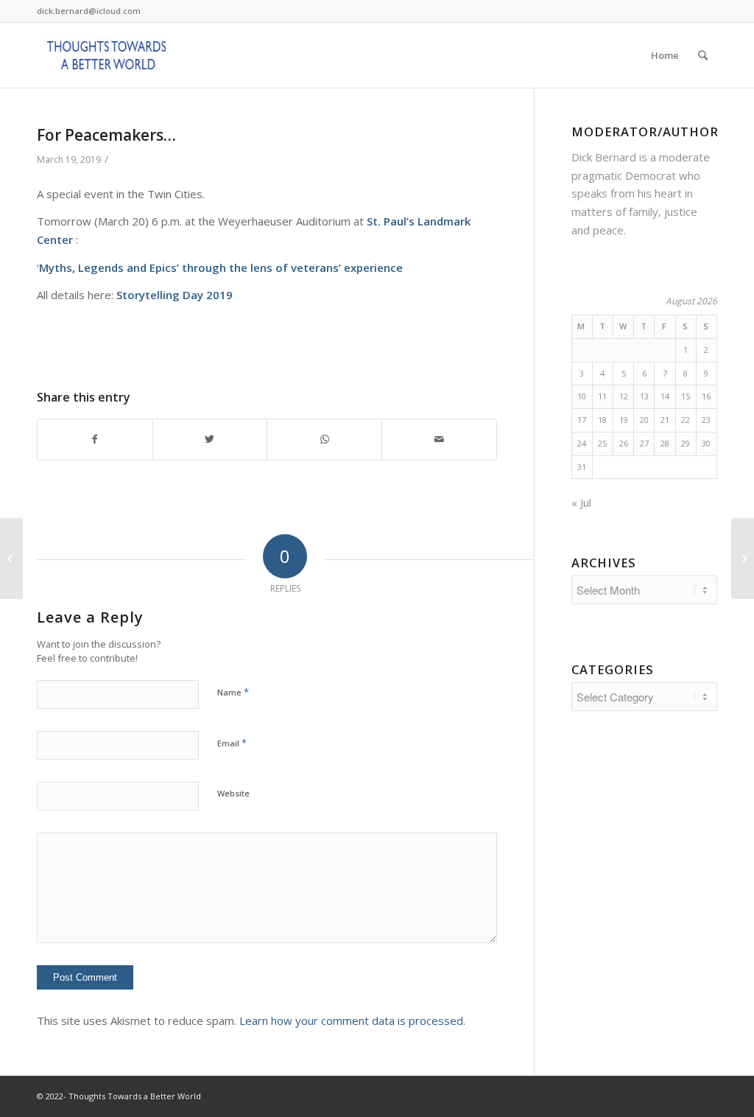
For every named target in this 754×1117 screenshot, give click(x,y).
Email (232, 742)
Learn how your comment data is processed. (352, 1020)
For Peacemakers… (106, 135)
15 (685, 396)
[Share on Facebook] (95, 439)
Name (233, 691)
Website (233, 793)
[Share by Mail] (439, 439)
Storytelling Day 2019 (174, 294)
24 (581, 443)
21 (664, 419)
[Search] (702, 55)
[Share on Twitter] (210, 439)
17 (581, 419)
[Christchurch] (11, 558)
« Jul (581, 502)
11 (602, 396)
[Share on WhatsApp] (324, 439)
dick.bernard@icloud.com (89, 10)
